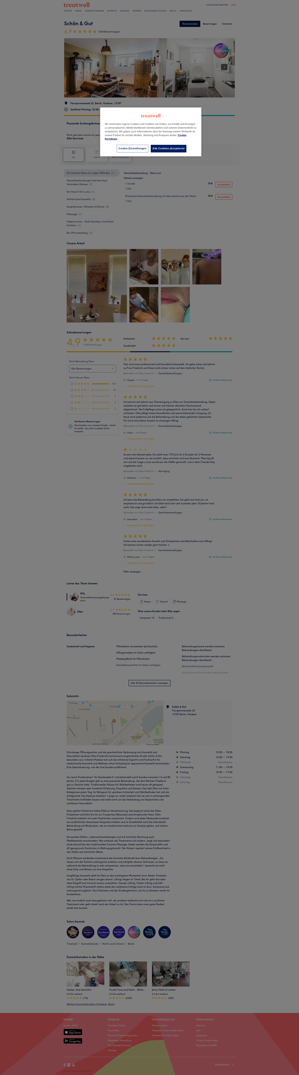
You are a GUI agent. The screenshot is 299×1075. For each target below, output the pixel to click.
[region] (150, 131)
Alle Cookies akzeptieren (168, 148)
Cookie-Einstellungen (133, 148)
